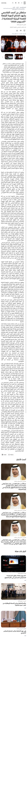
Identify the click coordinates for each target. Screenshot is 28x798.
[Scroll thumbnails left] (24, 57)
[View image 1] (18, 56)
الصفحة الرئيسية (23, 7)
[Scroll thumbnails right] (2, 57)
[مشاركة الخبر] (24, 30)
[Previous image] (24, 44)
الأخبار (17, 7)
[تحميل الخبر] (17, 30)
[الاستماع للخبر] (20, 30)
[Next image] (2, 44)
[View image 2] (9, 56)
